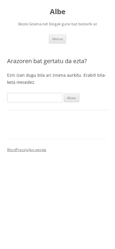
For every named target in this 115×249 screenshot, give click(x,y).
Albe (57, 11)
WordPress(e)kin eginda (26, 149)
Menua (57, 39)
